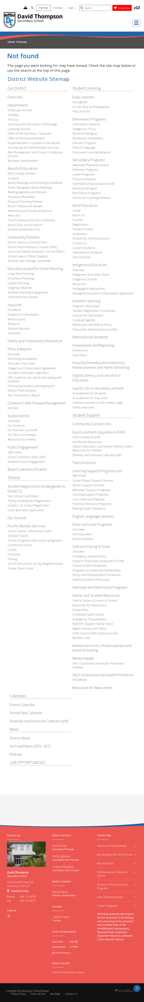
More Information (61, 952)
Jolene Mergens (63, 867)
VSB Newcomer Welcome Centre (112, 873)
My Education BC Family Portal (114, 854)
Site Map (55, 994)
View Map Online (20, 890)
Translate (58, 7)
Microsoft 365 (105, 863)
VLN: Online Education (110, 897)
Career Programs (107, 905)
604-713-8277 (28, 900)
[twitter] (32, 8)
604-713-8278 (28, 896)
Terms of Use (37, 994)
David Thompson (40, 16)
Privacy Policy (18, 994)
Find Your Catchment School (68, 972)
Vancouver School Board (111, 845)
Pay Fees (43, 7)
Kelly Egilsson (62, 856)
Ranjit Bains (60, 892)
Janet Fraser (61, 917)
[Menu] (136, 22)
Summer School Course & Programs (112, 886)
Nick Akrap (59, 846)
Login (71, 7)
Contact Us (71, 994)
